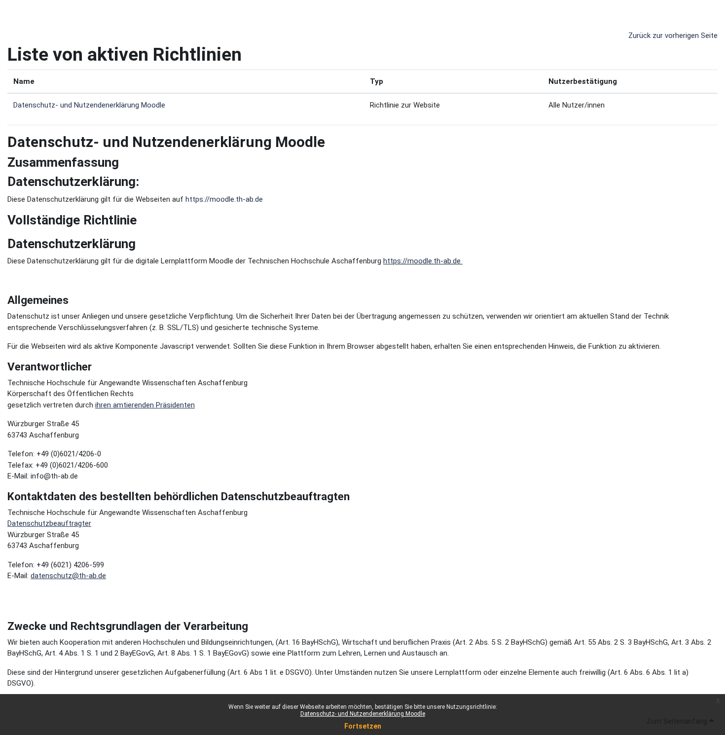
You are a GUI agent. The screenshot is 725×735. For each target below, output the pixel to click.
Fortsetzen (362, 726)
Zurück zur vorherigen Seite (673, 35)
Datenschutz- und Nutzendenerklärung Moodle (362, 713)
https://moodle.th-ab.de (224, 199)
